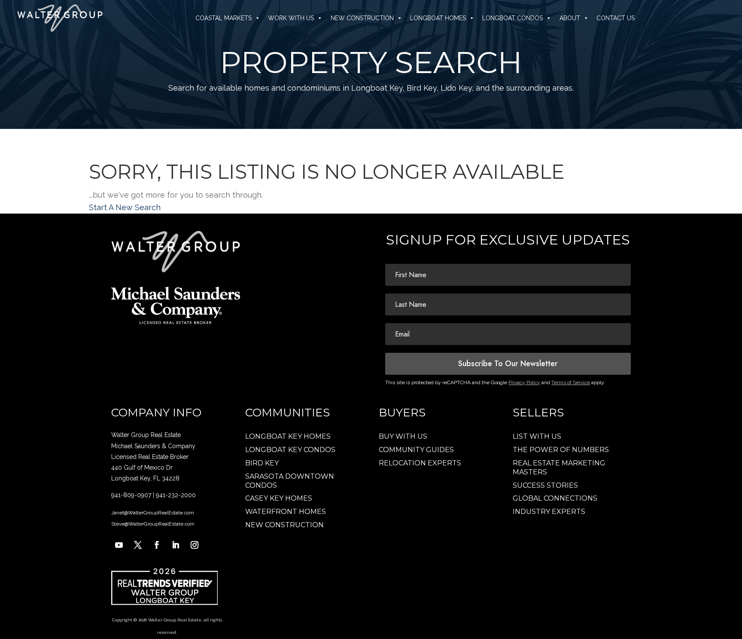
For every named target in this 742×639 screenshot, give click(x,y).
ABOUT (570, 18)
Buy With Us (403, 436)
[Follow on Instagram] (194, 545)
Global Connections (555, 498)
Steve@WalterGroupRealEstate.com (153, 524)
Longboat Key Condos (290, 450)
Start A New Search (125, 207)
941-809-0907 (131, 495)
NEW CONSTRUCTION (362, 18)
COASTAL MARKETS (223, 18)
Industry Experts (549, 512)
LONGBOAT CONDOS (512, 18)
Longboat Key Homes (288, 436)
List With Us (537, 436)
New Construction (284, 525)
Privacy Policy (524, 382)
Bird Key (262, 463)
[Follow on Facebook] (156, 545)
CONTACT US (615, 18)
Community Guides (416, 450)
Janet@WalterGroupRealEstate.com (152, 513)
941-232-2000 (176, 495)
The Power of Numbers (561, 450)
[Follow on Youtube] (119, 545)
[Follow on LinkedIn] (175, 545)
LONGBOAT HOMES (438, 18)
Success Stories (545, 485)
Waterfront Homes (285, 512)
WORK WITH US (291, 18)
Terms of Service (570, 382)
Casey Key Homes (278, 498)
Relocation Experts (420, 463)
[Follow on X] (138, 545)
